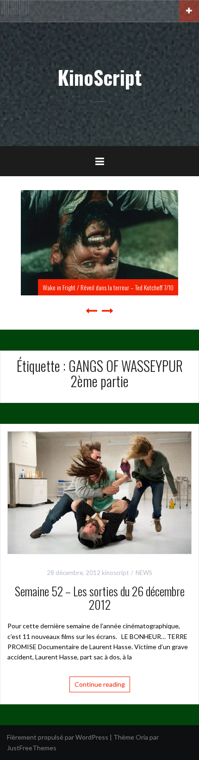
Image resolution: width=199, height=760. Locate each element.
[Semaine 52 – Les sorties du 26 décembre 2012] (99, 492)
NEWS (144, 572)
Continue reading (100, 684)
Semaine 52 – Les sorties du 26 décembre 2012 (100, 597)
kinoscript (115, 572)
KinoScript (99, 77)
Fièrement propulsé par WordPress (57, 737)
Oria (142, 737)
